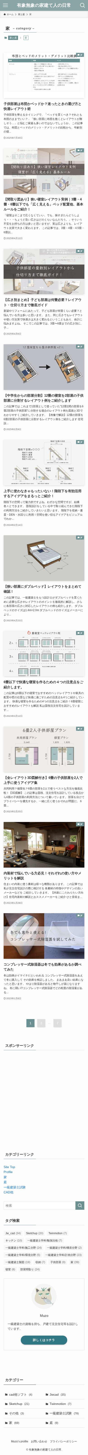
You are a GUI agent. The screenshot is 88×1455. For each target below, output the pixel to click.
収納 (40, 1262)
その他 (16, 1413)
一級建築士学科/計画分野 (63, 1255)
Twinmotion (58, 1233)
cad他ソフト (20, 1394)
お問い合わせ (39, 1441)
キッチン (13, 1240)
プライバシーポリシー (63, 1441)
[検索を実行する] (79, 1205)
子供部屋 (57, 1262)
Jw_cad (13, 1233)
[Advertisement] (44, 1100)
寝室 (10, 1269)
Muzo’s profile (19, 1441)
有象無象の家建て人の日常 (44, 5)
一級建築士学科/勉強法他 (44, 1240)
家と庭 (13, 37)
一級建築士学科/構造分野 (64, 1247)
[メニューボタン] (5, 5)
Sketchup (34, 1233)
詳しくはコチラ (44, 1340)
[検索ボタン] (82, 5)
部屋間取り (30, 1269)
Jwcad (58, 1394)
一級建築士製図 (17, 1262)
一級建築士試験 (64, 1413)
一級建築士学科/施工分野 (23, 1247)
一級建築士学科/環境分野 (22, 1255)
